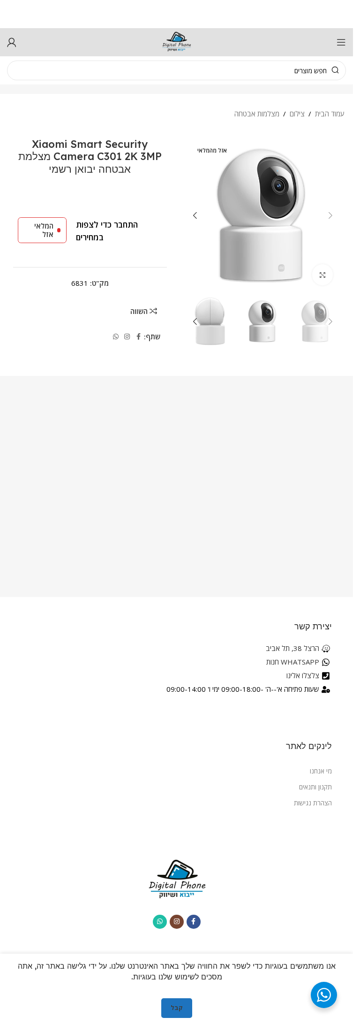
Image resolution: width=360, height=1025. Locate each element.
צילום (297, 113)
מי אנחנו (321, 770)
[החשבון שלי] (11, 42)
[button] (330, 215)
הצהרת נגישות (313, 802)
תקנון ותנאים (315, 786)
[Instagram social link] (127, 336)
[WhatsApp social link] (115, 336)
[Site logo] (176, 41)
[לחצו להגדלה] (322, 274)
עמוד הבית (330, 113)
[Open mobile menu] (341, 42)
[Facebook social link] (138, 336)
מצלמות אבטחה (256, 113)
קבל (177, 1007)
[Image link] (177, 878)
